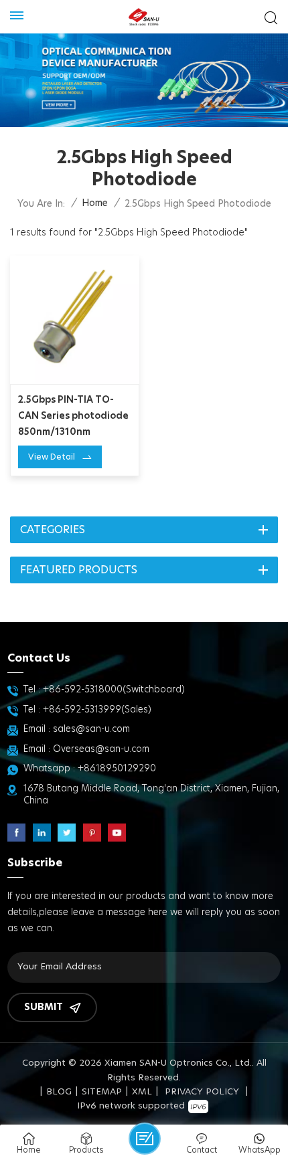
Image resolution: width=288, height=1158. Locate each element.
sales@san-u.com (91, 729)
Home (95, 203)
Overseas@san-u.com (101, 749)
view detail (51, 457)
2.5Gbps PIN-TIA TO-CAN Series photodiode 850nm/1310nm (73, 416)
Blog (59, 1092)
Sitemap (102, 1092)
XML (142, 1092)
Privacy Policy (202, 1092)
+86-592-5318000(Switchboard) (114, 689)
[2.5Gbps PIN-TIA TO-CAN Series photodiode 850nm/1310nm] (74, 320)
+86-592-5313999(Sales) (97, 709)
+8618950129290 (117, 768)
